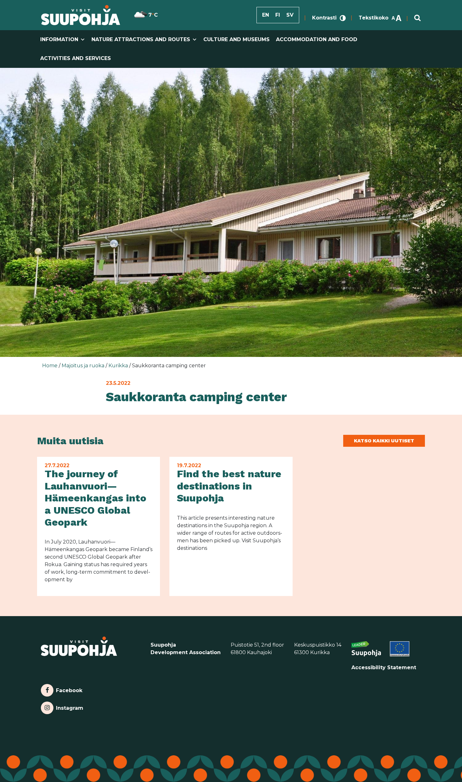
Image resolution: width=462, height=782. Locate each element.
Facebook (69, 688)
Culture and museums (236, 39)
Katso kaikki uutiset (384, 441)
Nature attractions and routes (140, 39)
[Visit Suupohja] (80, 15)
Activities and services (75, 58)
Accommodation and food (316, 39)
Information (59, 39)
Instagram (69, 706)
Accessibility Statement (383, 667)
